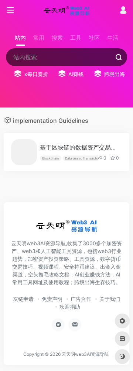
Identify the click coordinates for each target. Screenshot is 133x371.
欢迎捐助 (69, 306)
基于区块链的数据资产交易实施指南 (80, 147)
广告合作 (81, 299)
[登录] (123, 11)
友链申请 (23, 299)
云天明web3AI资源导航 (85, 354)
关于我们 (109, 299)
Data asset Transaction (82, 158)
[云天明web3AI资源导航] (66, 10)
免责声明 (52, 299)
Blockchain (50, 158)
